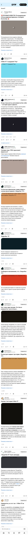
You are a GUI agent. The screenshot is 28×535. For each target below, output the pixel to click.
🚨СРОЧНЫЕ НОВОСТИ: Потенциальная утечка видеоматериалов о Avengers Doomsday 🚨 (13, 17)
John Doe (6, 397)
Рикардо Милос (8, 12)
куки (9, 528)
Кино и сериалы (7, 187)
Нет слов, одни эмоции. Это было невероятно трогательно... (11, 308)
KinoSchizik (7, 186)
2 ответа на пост (5, 143)
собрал (17, 483)
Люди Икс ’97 (5, 236)
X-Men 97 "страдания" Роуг (9, 61)
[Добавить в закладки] (5, 54)
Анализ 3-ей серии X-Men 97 (9, 401)
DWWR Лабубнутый (8, 99)
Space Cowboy (7, 451)
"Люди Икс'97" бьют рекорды (10, 455)
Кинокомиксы (7, 147)
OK (24, 529)
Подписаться (23, 12)
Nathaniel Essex (8, 58)
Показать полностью (6, 50)
